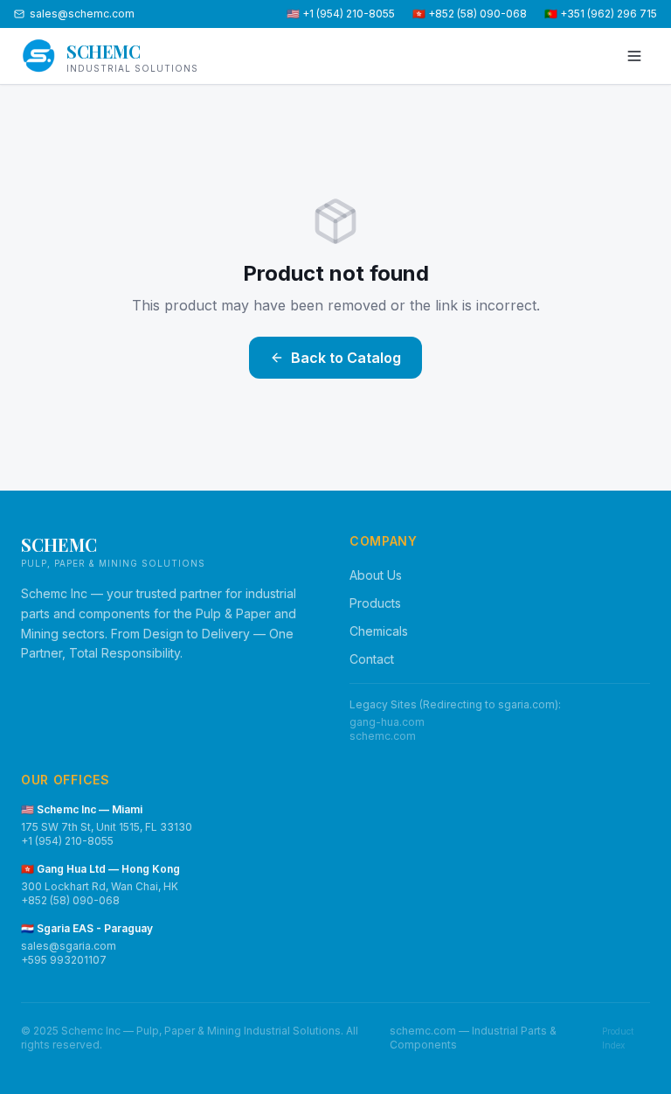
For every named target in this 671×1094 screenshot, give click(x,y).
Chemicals (378, 631)
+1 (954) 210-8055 (67, 840)
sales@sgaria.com (68, 945)
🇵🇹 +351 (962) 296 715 (600, 13)
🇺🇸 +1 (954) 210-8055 (341, 13)
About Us (375, 575)
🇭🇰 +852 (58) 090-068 (469, 13)
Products (375, 603)
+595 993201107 (64, 959)
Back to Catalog (346, 357)
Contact (371, 659)
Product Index (617, 1038)
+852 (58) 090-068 (70, 900)
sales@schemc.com (82, 13)
